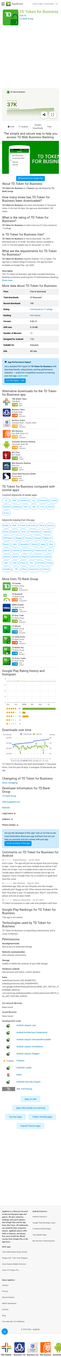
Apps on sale (30, 1099)
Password (24, 500)
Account (38, 538)
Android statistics (40, 1217)
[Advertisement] (30, 57)
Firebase (20, 1060)
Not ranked (35, 315)
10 (31, 333)
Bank (14, 525)
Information (8, 538)
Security (28, 538)
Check (41, 525)
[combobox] (43, 4)
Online (22, 525)
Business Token (18, 410)
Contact (5, 1285)
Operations (34, 569)
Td (6, 500)
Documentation (8, 1297)
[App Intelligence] (5, 1331)
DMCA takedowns (9, 1303)
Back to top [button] (54, 1333)
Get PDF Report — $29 (15, 380)
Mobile (6, 525)
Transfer (16, 550)
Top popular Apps (40, 1235)
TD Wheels (16, 626)
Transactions (34, 532)
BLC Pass (16, 453)
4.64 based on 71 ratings (41, 309)
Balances (48, 538)
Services (50, 525)
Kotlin (19, 1075)
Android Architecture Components (31, 1032)
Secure (51, 507)
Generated (43, 500)
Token (25, 507)
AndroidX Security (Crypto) (28, 1082)
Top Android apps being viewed (14, 1252)
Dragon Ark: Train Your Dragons (15, 1258)
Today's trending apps (42, 1117)
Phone (24, 569)
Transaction (39, 550)
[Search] (56, 4)
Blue (51, 544)
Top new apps (15, 1117)
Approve (6, 550)
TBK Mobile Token (19, 399)
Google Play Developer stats (44, 1223)
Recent (6, 544)
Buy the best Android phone (44, 1241)
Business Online (18, 420)
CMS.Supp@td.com (11, 802)
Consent (53, 500)
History (23, 563)
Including (7, 569)
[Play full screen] (52, 114)
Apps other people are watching (30, 1108)
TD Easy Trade (18, 615)
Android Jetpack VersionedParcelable (33, 1039)
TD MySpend (17, 594)
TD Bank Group (28, 579)
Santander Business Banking (23, 442)
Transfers (47, 532)
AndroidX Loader (24, 1068)
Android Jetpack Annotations (29, 1046)
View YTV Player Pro (10, 1270)
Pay (31, 563)
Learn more (23, 376)
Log (33, 500)
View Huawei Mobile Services (14, 1264)
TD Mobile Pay (18, 648)
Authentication (36, 557)
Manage (19, 538)
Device (6, 532)
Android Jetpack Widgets (28, 1053)
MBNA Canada (18, 605)
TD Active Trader (19, 658)
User (50, 550)
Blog (4, 1316)
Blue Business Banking (21, 463)
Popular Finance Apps (30, 1126)
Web (14, 500)
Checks (34, 544)
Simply (49, 563)
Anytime (6, 557)
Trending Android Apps (42, 1229)
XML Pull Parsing (24, 1089)
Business (7, 507)
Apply (43, 544)
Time (42, 507)
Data (6, 563)
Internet (48, 557)
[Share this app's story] (44, 114)
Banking (17, 507)
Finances (45, 569)
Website (6, 807)
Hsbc (15, 544)
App (34, 507)
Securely (40, 563)
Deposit (15, 532)
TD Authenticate (18, 637)
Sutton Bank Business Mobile (24, 474)
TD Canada (16, 583)
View (23, 532)
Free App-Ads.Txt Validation (13, 1321)
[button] (30, 813)
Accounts (32, 525)
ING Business (17, 431)
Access (6, 513)
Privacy (5, 1291)
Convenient (27, 550)
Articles (5, 1309)
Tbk (16, 569)
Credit (14, 563)
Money (15, 557)
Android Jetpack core (26, 1025)
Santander (24, 544)
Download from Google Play (31, 178)
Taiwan (24, 557)
